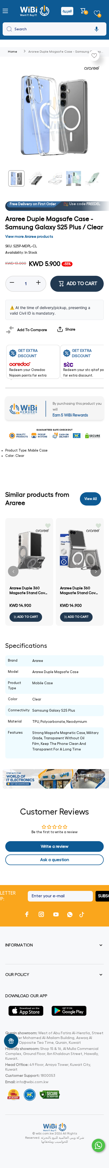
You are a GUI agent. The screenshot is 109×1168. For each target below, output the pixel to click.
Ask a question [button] (54, 860)
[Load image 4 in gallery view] (73, 178)
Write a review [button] (55, 846)
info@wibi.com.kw (32, 1082)
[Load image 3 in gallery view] (54, 178)
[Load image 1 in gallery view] (16, 178)
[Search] (8, 29)
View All (90, 498)
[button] (83, 11)
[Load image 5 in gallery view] (92, 178)
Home (12, 51)
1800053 (47, 1075)
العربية (67, 11)
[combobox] (54, 29)
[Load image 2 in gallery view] (35, 178)
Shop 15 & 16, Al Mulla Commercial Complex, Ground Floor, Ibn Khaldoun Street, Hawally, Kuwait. (52, 1053)
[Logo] (35, 10)
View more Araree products (29, 236)
